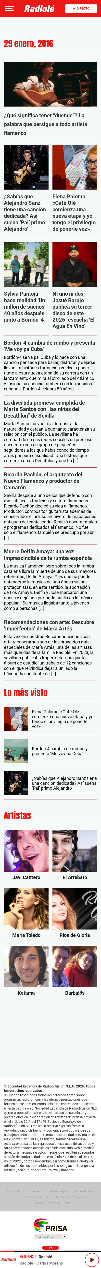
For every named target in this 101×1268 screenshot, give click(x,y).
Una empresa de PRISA (50, 1225)
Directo (83, 8)
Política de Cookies (34, 1197)
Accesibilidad (84, 1191)
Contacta (13, 1191)
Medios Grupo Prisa (50, 1237)
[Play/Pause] (92, 1260)
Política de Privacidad (71, 1197)
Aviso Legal (58, 1191)
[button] (9, 8)
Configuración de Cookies (54, 1203)
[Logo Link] (39, 8)
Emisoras (35, 1191)
